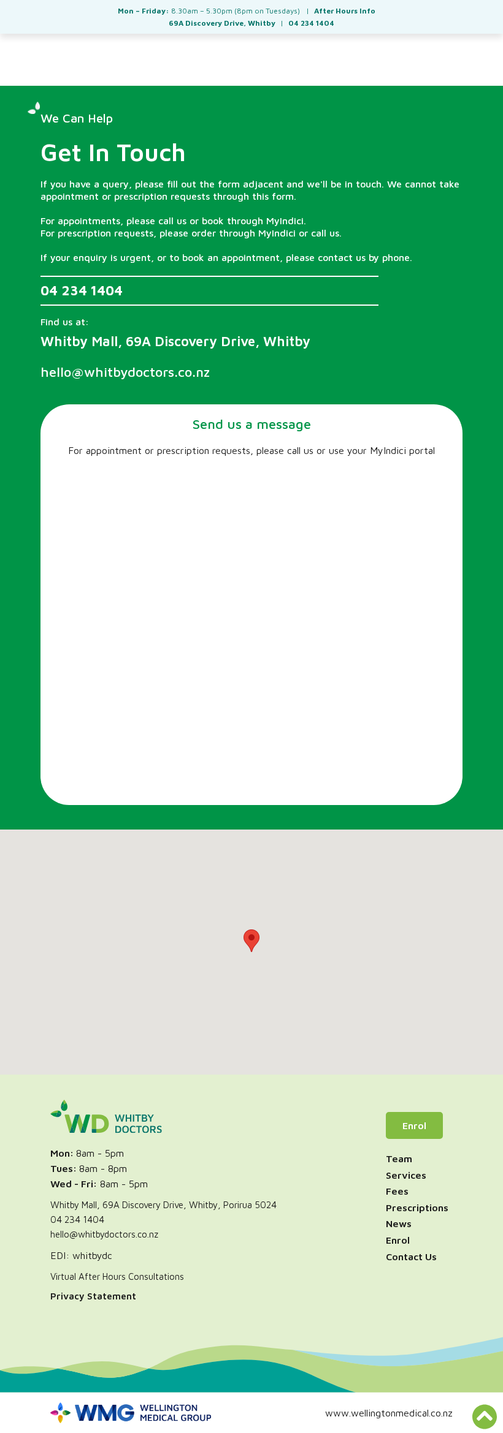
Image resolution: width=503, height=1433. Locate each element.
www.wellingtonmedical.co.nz (389, 1412)
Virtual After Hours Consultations (117, 1276)
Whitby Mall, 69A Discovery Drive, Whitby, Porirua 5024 (163, 1205)
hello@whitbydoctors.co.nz (104, 1234)
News (399, 1223)
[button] (251, 940)
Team (399, 1158)
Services (406, 1175)
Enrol (414, 1125)
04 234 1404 (81, 290)
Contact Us (411, 1256)
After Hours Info (344, 10)
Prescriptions (417, 1207)
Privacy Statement (93, 1296)
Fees (397, 1191)
